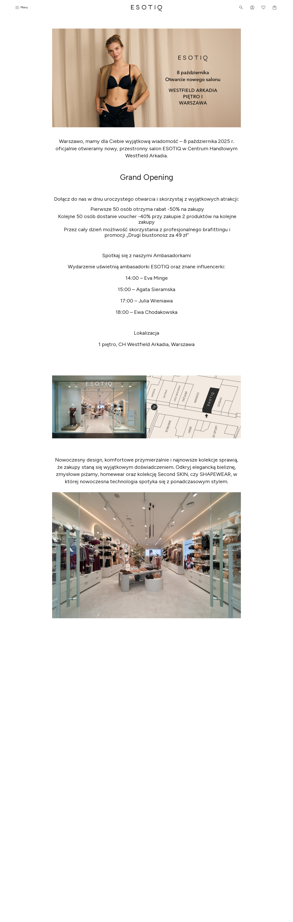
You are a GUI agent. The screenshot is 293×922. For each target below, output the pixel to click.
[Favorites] (263, 7)
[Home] (146, 7)
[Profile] (252, 7)
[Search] (241, 7)
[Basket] (274, 7)
